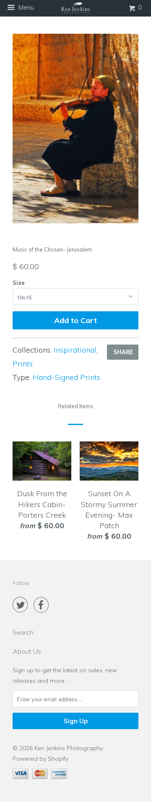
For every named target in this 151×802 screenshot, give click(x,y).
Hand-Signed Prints (66, 377)
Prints (23, 364)
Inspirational (75, 350)
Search (23, 632)
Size (19, 282)
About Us (27, 651)
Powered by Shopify (40, 758)
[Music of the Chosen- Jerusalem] (75, 128)
